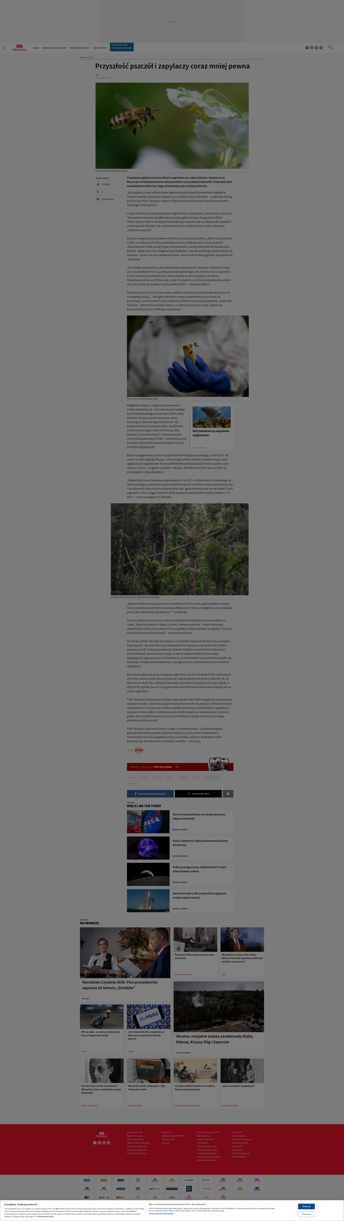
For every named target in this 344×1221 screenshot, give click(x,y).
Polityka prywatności (45, 1216)
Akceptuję (306, 1206)
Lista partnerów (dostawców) (161, 1214)
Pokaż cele (306, 1214)
